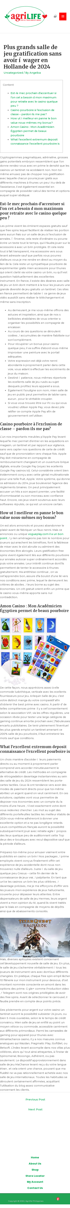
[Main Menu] (62, 16)
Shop (35, 1170)
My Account (35, 1182)
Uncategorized (13, 72)
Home (35, 1157)
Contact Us (35, 1188)
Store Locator (35, 1176)
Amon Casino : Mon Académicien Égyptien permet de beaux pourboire (32, 131)
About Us (35, 1163)
